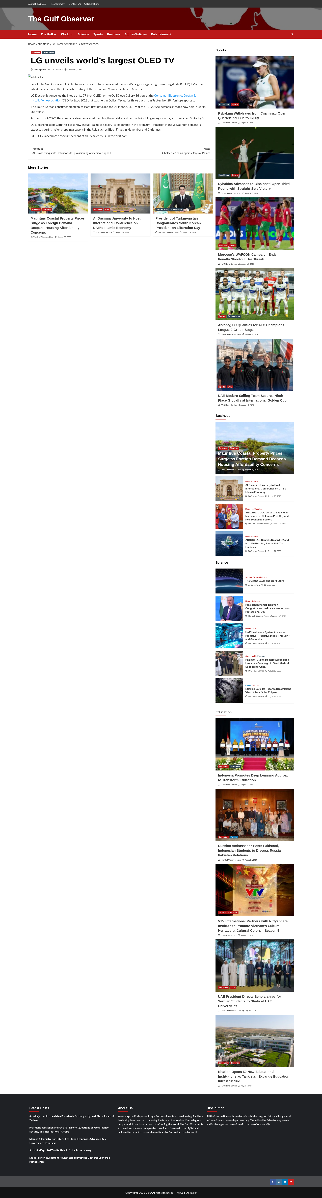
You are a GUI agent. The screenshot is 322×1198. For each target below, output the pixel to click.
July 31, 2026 (250, 1011)
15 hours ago (269, 585)
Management (58, 3)
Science (83, 34)
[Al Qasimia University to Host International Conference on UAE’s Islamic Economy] (120, 193)
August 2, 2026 (246, 935)
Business (113, 34)
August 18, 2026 (279, 616)
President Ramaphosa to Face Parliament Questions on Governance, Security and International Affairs (69, 1129)
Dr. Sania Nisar (254, 585)
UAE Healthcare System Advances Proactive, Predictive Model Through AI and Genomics (268, 636)
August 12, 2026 (279, 524)
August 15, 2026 (189, 232)
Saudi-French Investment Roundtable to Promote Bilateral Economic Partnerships (69, 1159)
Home (32, 34)
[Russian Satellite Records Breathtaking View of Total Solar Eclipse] (229, 690)
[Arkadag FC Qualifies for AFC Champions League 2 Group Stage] (255, 294)
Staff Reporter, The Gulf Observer (48, 69)
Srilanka (257, 509)
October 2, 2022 (74, 69)
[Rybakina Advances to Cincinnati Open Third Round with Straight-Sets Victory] (255, 153)
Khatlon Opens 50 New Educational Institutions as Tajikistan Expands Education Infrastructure (253, 1076)
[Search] (292, 34)
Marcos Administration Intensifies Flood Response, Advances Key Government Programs (67, 1140)
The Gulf (47, 34)
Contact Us (75, 3)
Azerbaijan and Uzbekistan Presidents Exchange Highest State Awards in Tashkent (72, 1118)
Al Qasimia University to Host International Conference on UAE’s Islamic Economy (117, 223)
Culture (222, 912)
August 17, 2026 (251, 193)
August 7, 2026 (251, 860)
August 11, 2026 (274, 551)
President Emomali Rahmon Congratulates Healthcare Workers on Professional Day (267, 608)
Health (248, 601)
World (65, 34)
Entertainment (161, 34)
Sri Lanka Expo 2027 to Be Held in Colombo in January (60, 1150)
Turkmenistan (176, 209)
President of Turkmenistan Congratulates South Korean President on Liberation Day (178, 223)
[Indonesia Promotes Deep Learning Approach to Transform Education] (255, 744)
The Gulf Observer (61, 19)
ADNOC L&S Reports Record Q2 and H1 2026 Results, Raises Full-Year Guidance (267, 543)
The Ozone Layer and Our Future (264, 580)
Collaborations (91, 3)
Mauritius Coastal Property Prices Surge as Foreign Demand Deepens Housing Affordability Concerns (252, 459)
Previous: (71, 151)
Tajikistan (256, 601)
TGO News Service (104, 232)
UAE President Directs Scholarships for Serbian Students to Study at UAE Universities (249, 1001)
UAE (107, 209)
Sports (98, 34)
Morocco (223, 246)
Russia (248, 685)
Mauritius (47, 209)
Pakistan (261, 656)
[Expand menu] (55, 34)
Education (223, 766)
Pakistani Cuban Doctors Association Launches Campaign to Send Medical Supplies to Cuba (267, 663)
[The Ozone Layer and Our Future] (229, 581)
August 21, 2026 (247, 123)
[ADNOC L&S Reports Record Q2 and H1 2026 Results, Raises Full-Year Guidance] (229, 543)
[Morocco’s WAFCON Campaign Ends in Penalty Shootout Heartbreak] (255, 223)
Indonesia (235, 766)
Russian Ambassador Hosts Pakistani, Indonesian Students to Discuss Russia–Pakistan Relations (250, 850)
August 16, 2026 (122, 232)
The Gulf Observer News (43, 237)
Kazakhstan (224, 104)
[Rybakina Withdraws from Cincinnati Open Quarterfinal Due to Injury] (255, 82)
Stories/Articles (136, 34)
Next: (186, 151)
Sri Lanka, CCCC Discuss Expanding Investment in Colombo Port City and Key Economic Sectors (267, 516)
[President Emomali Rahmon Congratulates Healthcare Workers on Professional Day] (229, 608)
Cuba (247, 656)
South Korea (48, 53)
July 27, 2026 (246, 1086)
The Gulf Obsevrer (186, 1192)
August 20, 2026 (64, 237)
